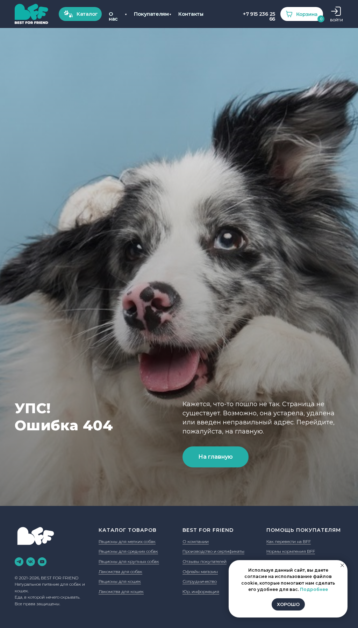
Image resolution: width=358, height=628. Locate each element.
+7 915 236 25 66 (259, 16)
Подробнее (314, 589)
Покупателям (151, 14)
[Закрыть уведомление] (342, 565)
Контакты (190, 14)
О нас (113, 16)
